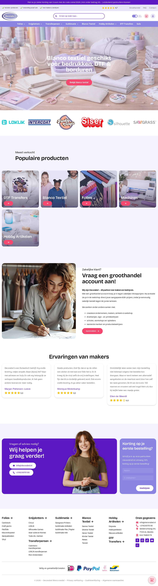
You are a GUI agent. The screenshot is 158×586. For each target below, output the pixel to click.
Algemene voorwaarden (113, 580)
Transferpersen (39, 541)
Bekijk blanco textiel (79, 82)
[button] (146, 16)
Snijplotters (36, 518)
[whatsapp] (137, 545)
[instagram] (142, 540)
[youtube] (152, 540)
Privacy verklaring (75, 580)
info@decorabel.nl (148, 522)
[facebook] (137, 540)
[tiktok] (147, 540)
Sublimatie (62, 518)
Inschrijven (145, 488)
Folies (5, 518)
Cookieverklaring (92, 580)
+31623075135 (146, 526)
